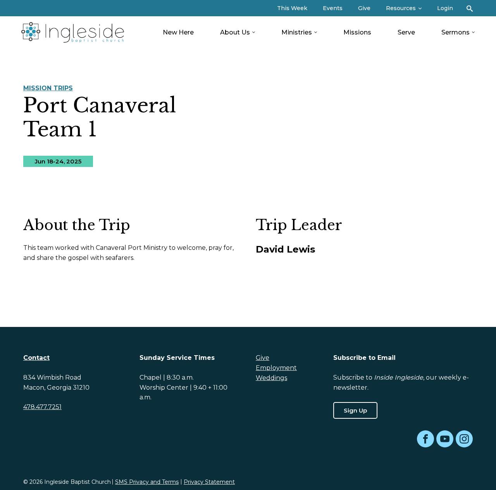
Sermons (455, 32)
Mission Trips (48, 88)
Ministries (296, 32)
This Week (292, 8)
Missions (357, 32)
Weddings (271, 378)
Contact (36, 357)
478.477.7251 (42, 407)
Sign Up (355, 410)
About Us (235, 32)
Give (364, 8)
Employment (276, 367)
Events (333, 8)
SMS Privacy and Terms (147, 482)
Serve (406, 32)
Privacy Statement (209, 482)
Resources (401, 8)
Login (445, 8)
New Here (178, 32)
